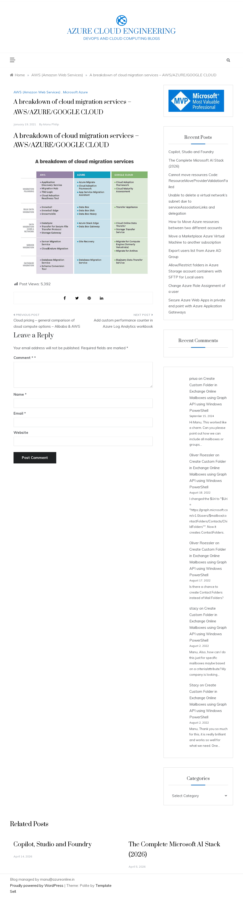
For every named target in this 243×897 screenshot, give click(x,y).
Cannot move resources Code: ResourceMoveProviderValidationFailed (198, 180)
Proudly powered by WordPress (37, 885)
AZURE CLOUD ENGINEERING (121, 31)
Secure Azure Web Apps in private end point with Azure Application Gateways (196, 306)
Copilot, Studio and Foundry (191, 152)
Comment (23, 357)
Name (20, 394)
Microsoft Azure (75, 92)
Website (21, 432)
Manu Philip (51, 124)
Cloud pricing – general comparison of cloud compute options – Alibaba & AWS (47, 323)
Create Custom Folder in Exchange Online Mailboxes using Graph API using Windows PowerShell (208, 474)
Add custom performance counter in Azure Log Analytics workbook (123, 323)
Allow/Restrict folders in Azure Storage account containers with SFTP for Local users (195, 271)
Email (20, 413)
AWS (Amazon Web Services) (37, 92)
